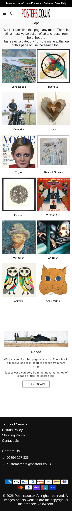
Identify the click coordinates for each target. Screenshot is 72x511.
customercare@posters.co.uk (29, 464)
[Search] (12, 13)
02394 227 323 (18, 458)
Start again (36, 384)
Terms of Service (14, 424)
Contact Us (10, 441)
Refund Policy (12, 430)
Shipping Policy (13, 435)
